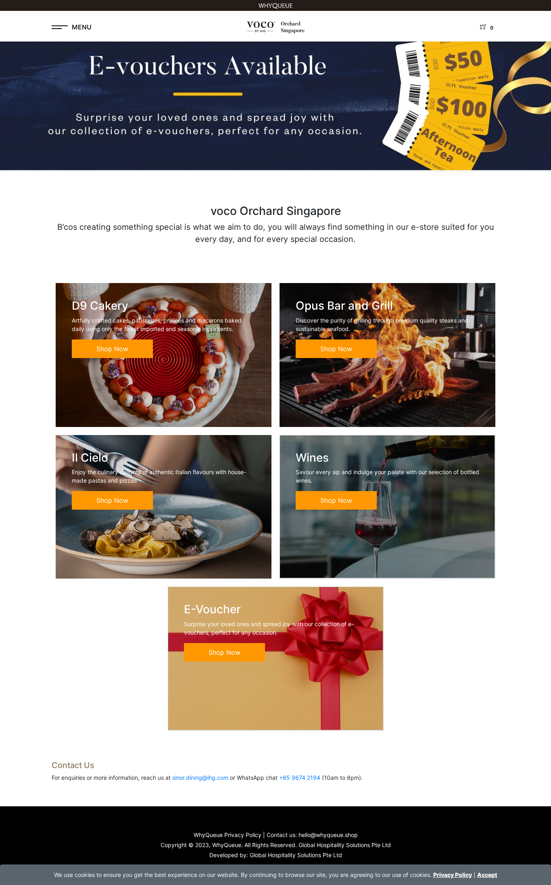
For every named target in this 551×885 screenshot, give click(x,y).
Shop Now (112, 349)
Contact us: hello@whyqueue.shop (312, 834)
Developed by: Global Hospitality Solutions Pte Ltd (275, 855)
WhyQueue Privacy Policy (227, 834)
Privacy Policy (452, 874)
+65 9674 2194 (299, 777)
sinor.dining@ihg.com (200, 777)
